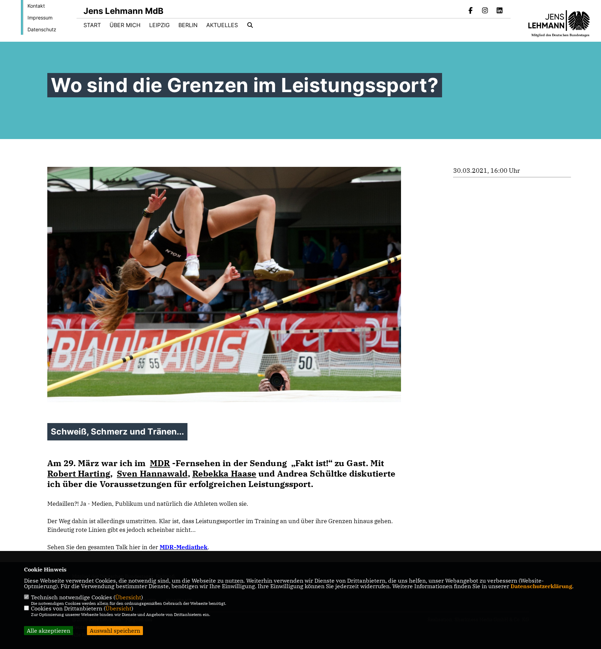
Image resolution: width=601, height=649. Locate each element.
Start (92, 25)
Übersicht (128, 597)
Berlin (188, 25)
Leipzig (159, 25)
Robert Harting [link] (78, 473)
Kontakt (36, 6)
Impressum (40, 18)
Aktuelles (222, 25)
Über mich (125, 25)
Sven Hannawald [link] (152, 473)
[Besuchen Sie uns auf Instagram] (485, 11)
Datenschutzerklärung (541, 586)
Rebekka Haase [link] (224, 473)
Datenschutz (41, 29)
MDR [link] (160, 463)
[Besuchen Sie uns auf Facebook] (470, 11)
